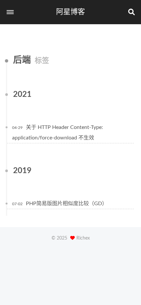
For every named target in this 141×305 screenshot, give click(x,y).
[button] (10, 12)
